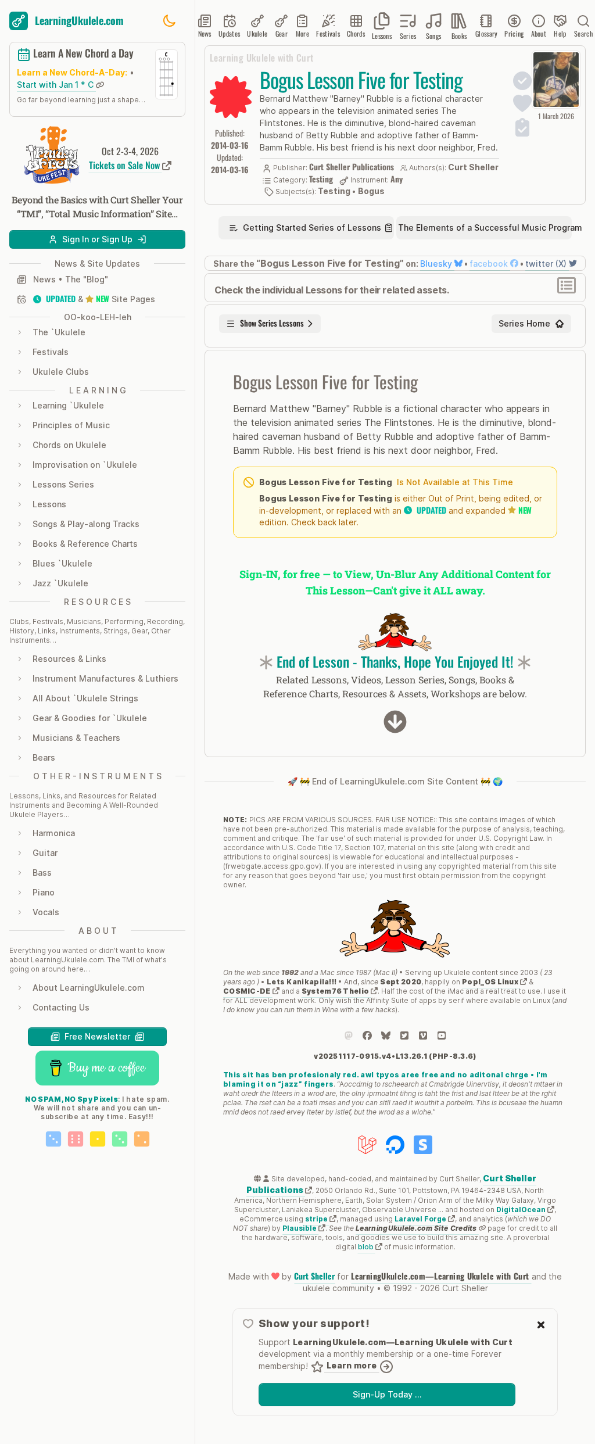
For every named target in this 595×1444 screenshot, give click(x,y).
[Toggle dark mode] (169, 21)
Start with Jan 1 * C (56, 84)
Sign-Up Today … (387, 1394)
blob (366, 1246)
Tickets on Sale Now (125, 165)
